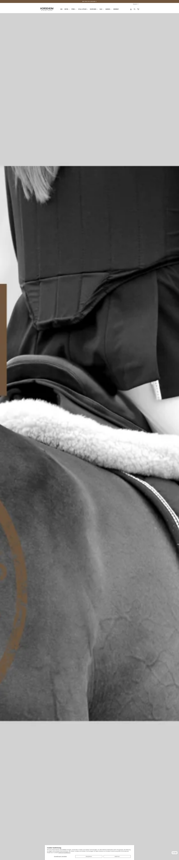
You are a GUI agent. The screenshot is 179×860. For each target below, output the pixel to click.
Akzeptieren (89, 856)
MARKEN (108, 9)
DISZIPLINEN (93, 9)
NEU (61, 9)
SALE (101, 9)
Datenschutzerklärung (64, 852)
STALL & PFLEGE (82, 9)
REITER (66, 9)
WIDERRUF (116, 9)
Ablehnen (117, 856)
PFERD (73, 9)
